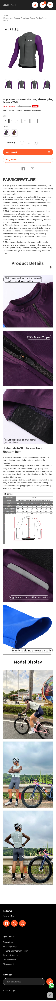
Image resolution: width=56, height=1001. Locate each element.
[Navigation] (50, 5)
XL (18, 120)
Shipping (18, 110)
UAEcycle (12, 991)
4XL (34, 120)
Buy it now (11, 160)
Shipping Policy (10, 946)
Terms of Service (10, 955)
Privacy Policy (9, 959)
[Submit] (49, 981)
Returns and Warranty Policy (15, 951)
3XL (26, 120)
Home (5, 15)
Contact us (8, 942)
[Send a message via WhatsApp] (51, 986)
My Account (8, 964)
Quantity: (11, 142)
